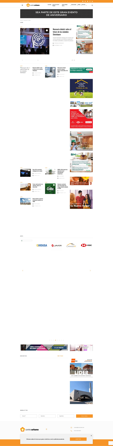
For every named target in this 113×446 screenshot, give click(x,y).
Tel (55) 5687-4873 (77, 430)
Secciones (49, 4)
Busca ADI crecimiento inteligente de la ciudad (37, 170)
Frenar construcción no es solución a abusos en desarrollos (38, 185)
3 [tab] (53, 340)
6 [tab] (59, 340)
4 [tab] (55, 340)
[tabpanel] (26, 245)
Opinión (79, 4)
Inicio (21, 20)
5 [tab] (57, 340)
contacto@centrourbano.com (79, 427)
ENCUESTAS (23, 355)
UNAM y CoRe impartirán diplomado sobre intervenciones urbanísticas (62, 172)
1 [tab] (49, 340)
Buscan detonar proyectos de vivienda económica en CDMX (38, 200)
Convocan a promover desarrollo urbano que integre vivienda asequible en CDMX (62, 186)
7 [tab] (61, 340)
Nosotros (83, 4)
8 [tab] (63, 340)
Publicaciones (73, 4)
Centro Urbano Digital (64, 5)
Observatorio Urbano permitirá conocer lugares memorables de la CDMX (62, 70)
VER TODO (60, 355)
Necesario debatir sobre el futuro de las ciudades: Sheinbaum (62, 32)
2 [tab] (51, 340)
